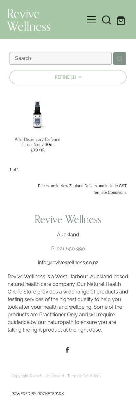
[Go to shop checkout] (121, 19)
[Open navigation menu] (91, 19)
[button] (106, 19)
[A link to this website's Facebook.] (67, 350)
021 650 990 (71, 248)
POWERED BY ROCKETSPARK (37, 393)
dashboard (54, 375)
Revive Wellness (29, 19)
